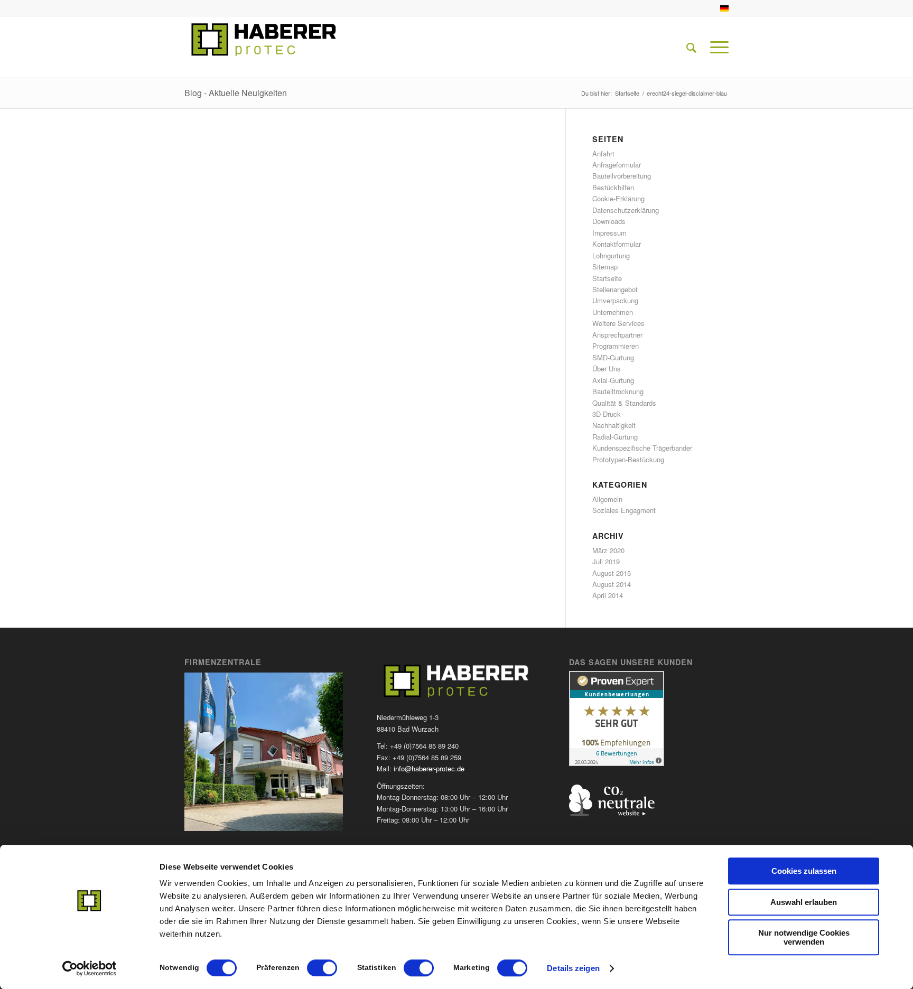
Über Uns (606, 368)
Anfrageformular (616, 165)
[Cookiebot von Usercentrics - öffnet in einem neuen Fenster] (89, 968)
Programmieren (615, 346)
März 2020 (608, 550)
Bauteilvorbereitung (621, 176)
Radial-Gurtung (615, 437)
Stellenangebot (615, 289)
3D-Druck (606, 414)
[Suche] (691, 47)
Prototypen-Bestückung (628, 459)
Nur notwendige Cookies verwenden (804, 937)
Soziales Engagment (624, 510)
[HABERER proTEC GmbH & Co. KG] (263, 47)
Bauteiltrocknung (618, 391)
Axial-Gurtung (613, 380)
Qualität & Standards (624, 403)
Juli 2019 (606, 561)
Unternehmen (612, 312)
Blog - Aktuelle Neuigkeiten (235, 93)
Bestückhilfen (613, 187)
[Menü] (716, 47)
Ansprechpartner (617, 335)
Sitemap (605, 267)
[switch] (322, 967)
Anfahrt (603, 153)
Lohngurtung (611, 255)
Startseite (607, 278)
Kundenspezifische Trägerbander (642, 448)
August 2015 (611, 573)
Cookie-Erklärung (618, 198)
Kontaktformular (616, 244)
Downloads (609, 221)
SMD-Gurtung (613, 357)
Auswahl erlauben (803, 902)
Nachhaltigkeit (614, 425)
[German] (724, 9)
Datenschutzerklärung (625, 210)
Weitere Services (618, 323)
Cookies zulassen (803, 870)
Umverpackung (615, 300)
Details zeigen (573, 968)
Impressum (609, 233)
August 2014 (611, 584)
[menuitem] (722, 8)
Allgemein (607, 499)
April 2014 (607, 595)
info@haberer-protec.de (429, 768)
